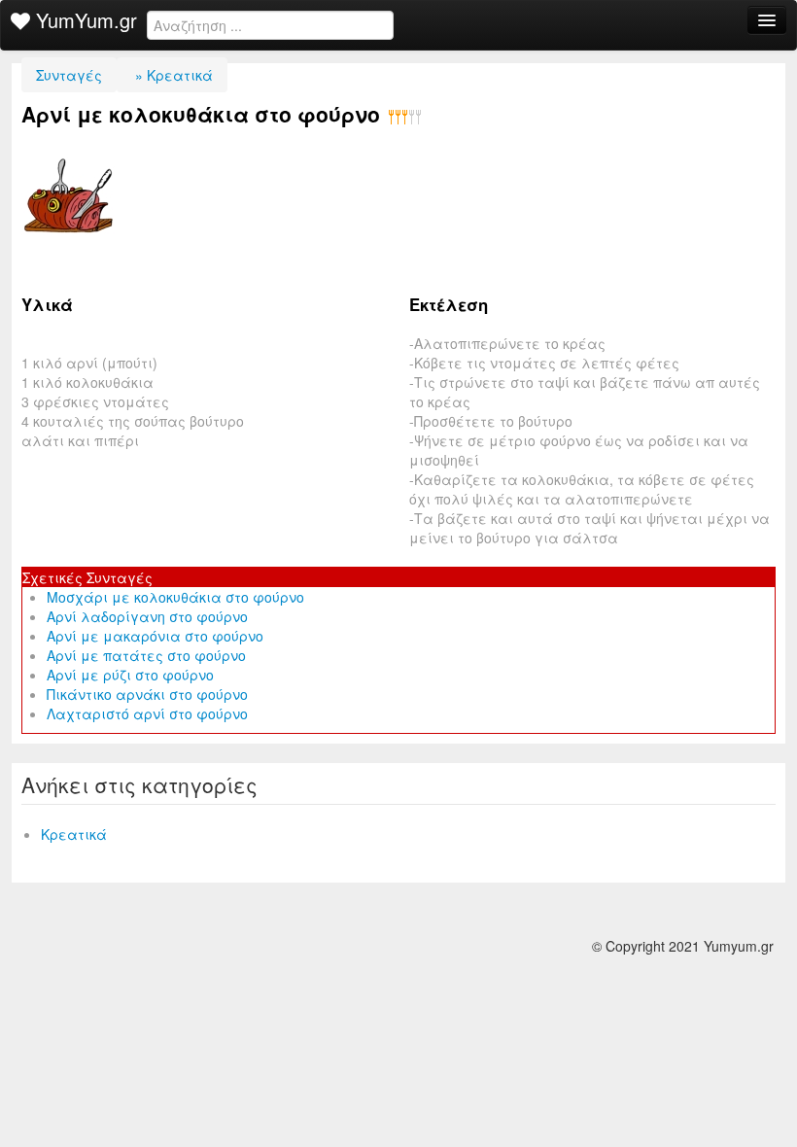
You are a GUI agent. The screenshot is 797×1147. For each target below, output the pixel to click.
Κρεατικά (74, 834)
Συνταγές (69, 75)
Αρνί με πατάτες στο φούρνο (146, 655)
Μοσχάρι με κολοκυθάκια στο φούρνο (175, 597)
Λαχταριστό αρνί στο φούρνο (147, 713)
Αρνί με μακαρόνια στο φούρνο (155, 635)
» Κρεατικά (172, 75)
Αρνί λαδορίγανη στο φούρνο (147, 616)
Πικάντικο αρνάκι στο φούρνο (147, 694)
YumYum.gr (83, 20)
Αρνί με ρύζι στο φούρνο (130, 674)
